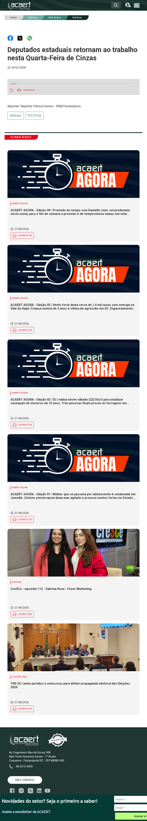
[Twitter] (20, 38)
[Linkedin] (39, 790)
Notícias (15, 115)
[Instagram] (21, 791)
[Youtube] (47, 791)
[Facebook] (10, 38)
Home (13, 17)
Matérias (77, 17)
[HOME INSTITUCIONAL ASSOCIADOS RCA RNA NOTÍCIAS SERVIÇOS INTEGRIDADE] (137, 5)
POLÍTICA (34, 115)
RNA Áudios (54, 17)
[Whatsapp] (30, 38)
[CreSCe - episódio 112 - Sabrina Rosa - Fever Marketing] (73, 553)
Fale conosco (24, 779)
